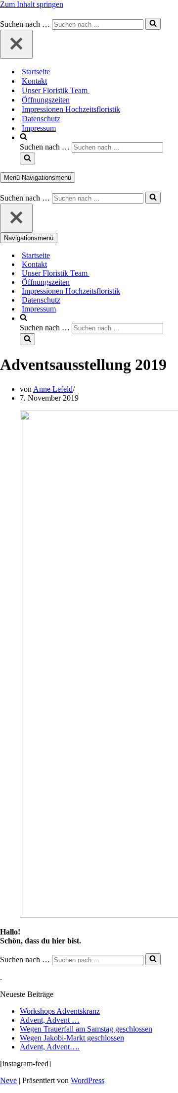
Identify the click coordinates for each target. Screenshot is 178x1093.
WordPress (87, 1080)
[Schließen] (16, 44)
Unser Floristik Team (55, 90)
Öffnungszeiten (46, 100)
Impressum (39, 128)
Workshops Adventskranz (60, 1011)
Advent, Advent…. (50, 1046)
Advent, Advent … (50, 1020)
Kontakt (34, 81)
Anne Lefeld (53, 389)
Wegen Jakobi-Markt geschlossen (72, 1038)
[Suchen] (153, 24)
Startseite (36, 71)
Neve (8, 1080)
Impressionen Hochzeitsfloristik (71, 109)
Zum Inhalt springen (31, 4)
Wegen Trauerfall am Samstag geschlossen (86, 1029)
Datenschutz (41, 118)
